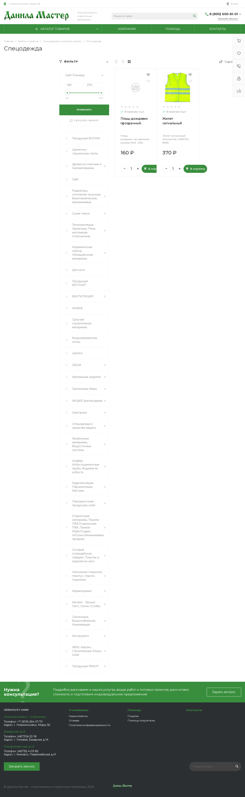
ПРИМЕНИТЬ (84, 110)
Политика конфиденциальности (89, 725)
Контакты (194, 710)
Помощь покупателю (141, 720)
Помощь (134, 710)
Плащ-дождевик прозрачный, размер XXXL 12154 (136, 123)
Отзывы (74, 720)
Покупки (133, 716)
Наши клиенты (78, 716)
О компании (78, 710)
